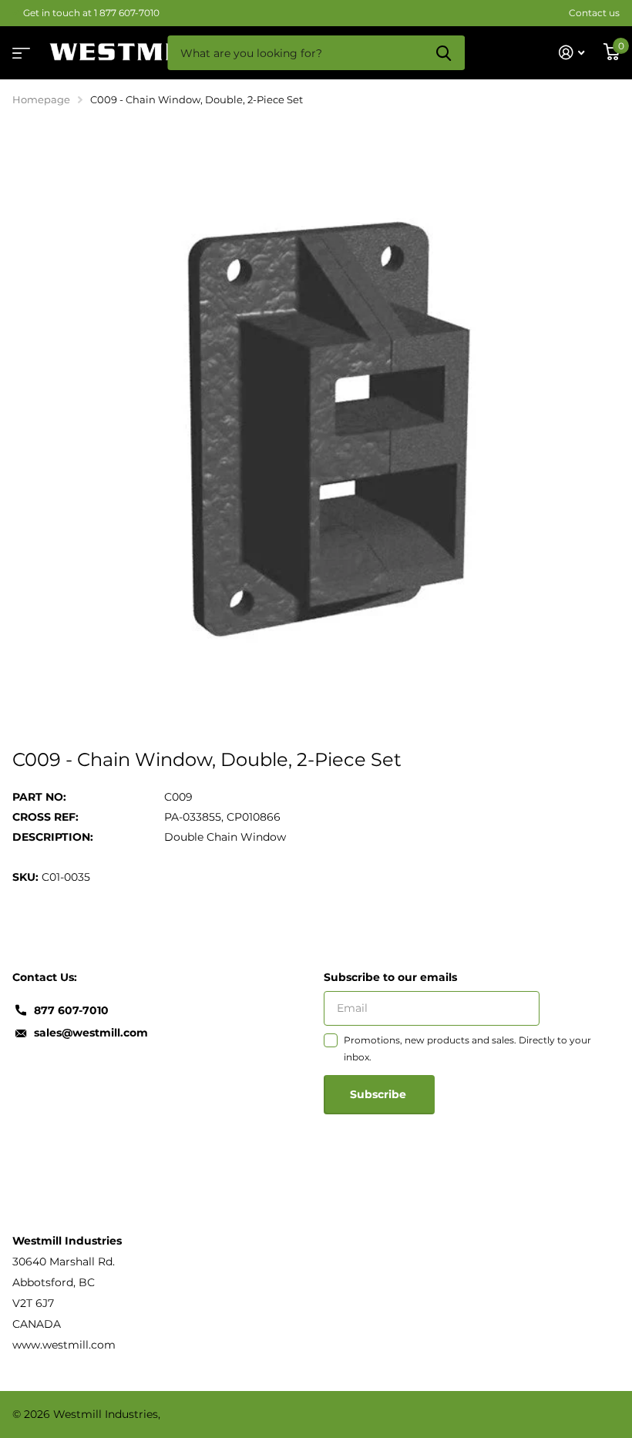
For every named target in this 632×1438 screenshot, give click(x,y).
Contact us (594, 12)
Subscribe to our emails (390, 977)
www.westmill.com (64, 1345)
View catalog (19, 48)
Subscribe (379, 1094)
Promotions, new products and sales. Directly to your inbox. (467, 1048)
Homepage (41, 99)
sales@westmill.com (91, 1033)
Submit (443, 52)
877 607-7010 (71, 1010)
